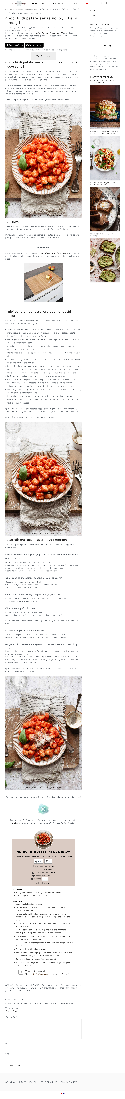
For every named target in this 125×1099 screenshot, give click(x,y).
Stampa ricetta (36, 45)
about (35, 3)
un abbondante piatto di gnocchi (48, 33)
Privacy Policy (68, 1082)
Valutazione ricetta (13, 1008)
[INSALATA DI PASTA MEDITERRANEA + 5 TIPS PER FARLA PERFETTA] (105, 158)
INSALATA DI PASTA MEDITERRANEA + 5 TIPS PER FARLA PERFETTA (104, 132)
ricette (45, 3)
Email (8, 1054)
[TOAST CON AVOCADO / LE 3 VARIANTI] (105, 260)
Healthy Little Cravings (13, 9)
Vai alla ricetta (43, 56)
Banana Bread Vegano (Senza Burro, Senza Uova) (104, 184)
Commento (11, 1017)
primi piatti (34, 9)
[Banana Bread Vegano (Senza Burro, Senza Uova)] (105, 209)
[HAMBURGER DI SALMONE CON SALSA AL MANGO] (105, 107)
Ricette (26, 9)
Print (40, 861)
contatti (78, 3)
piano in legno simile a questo (54, 253)
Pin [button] (49, 861)
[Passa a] (87, 3)
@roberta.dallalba (40, 974)
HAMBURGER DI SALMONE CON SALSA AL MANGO (103, 81)
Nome (8, 1043)
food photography (61, 3)
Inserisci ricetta (16, 45)
